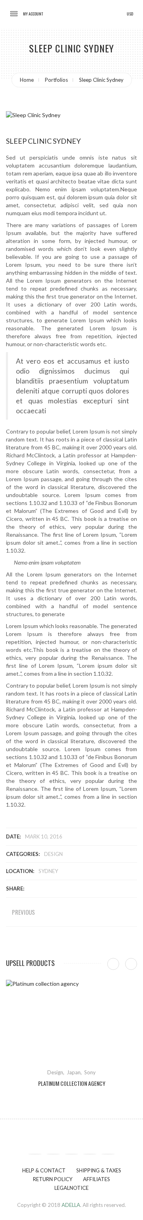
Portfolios (56, 80)
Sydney (48, 871)
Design (53, 854)
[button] (33, 13)
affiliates (96, 1179)
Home (27, 80)
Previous (23, 912)
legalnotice (71, 1188)
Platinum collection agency (71, 1083)
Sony (90, 1072)
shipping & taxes (98, 1170)
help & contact (44, 1170)
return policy (52, 1179)
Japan (74, 1072)
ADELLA (71, 1205)
